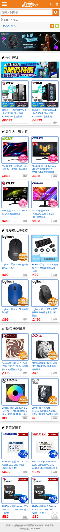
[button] (4, 41)
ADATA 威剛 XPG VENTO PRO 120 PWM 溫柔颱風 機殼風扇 (44, 366)
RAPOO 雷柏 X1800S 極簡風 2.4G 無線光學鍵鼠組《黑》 (45, 267)
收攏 (57, 26)
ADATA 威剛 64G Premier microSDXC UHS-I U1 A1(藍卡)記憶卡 (44, 509)
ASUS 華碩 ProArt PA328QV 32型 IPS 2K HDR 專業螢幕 (43, 213)
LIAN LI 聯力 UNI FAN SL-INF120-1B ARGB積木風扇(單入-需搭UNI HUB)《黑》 (15, 411)
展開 (52, 26)
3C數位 (14, 19)
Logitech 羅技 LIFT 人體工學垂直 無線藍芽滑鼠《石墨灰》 (44, 312)
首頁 (6, 19)
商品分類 (9, 26)
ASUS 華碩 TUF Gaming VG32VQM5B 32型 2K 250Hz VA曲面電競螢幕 (44, 169)
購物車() (57, 4)
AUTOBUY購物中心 (30, 4)
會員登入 (51, 4)
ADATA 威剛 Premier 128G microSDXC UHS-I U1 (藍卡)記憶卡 (15, 509)
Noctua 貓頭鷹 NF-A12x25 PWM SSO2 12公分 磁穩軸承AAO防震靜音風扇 (15, 366)
